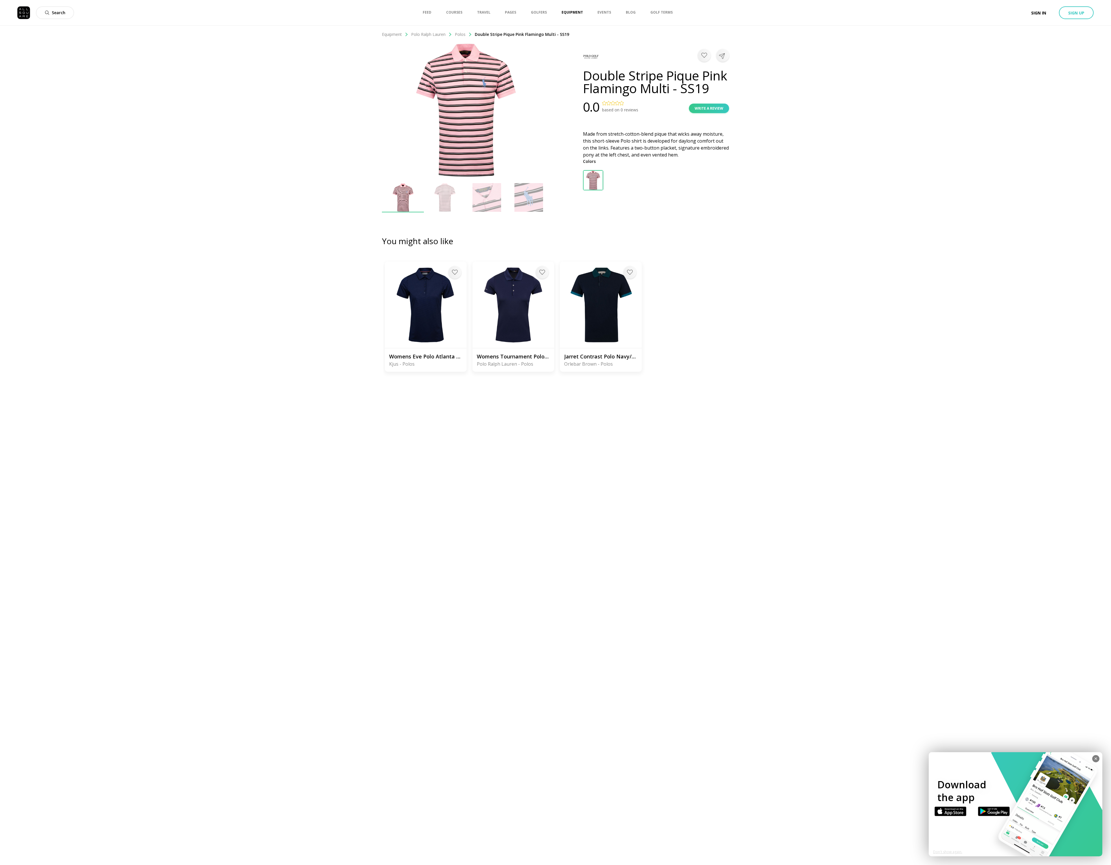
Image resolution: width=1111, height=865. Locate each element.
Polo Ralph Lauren (428, 34)
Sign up (1076, 13)
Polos (460, 34)
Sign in (1038, 13)
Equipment (392, 34)
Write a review (709, 108)
